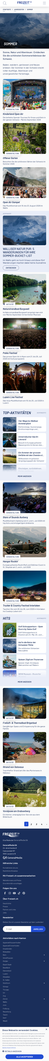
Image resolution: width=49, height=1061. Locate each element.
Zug (4, 996)
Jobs (5, 913)
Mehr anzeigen (24, 476)
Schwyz (5, 987)
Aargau (5, 961)
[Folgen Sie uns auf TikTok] (19, 893)
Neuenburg (7, 1012)
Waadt (5, 1021)
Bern (4, 955)
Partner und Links (9, 910)
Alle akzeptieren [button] (24, 1057)
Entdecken (11, 268)
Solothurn (6, 983)
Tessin (5, 1015)
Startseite (7, 9)
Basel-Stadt (7, 965)
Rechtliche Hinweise (10, 871)
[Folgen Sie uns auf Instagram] (10, 893)
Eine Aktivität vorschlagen (12, 883)
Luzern (5, 974)
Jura (4, 1005)
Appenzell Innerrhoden (11, 946)
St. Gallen (6, 980)
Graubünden (7, 949)
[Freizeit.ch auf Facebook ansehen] (5, 893)
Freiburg (6, 1009)
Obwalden (6, 977)
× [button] (46, 1029)
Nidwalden (6, 952)
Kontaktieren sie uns (10, 868)
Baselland (6, 968)
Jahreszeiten (19, 9)
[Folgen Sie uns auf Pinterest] (24, 893)
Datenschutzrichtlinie (9, 1047)
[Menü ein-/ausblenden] (44, 3)
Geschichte (7, 903)
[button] (24, 1051)
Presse (5, 906)
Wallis (5, 1002)
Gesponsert (7, 213)
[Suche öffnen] (5, 3)
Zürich (5, 999)
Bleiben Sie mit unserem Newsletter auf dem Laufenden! (23, 922)
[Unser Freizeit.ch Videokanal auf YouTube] (14, 893)
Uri (4, 993)
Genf (4, 1018)
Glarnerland (7, 971)
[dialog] (24, 1044)
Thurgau (6, 990)
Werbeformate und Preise (12, 880)
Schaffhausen (8, 958)
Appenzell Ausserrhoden (12, 943)
